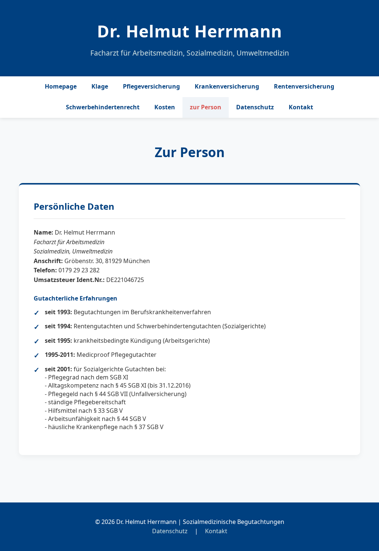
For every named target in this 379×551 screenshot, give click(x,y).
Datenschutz (255, 107)
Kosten (164, 107)
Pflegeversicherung (151, 86)
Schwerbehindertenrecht (103, 107)
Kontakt (301, 107)
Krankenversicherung (227, 86)
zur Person (205, 107)
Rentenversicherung (304, 86)
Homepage (61, 86)
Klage (99, 86)
